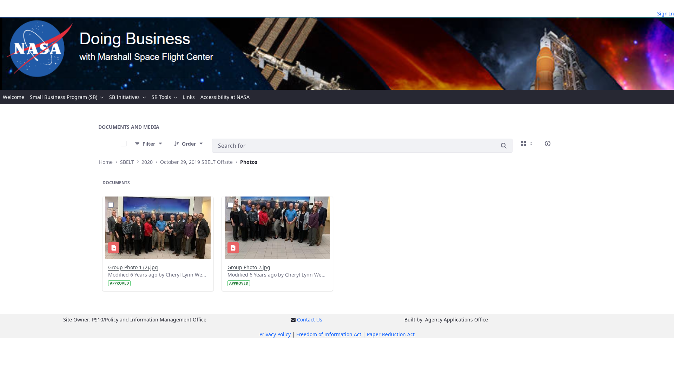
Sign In (665, 13)
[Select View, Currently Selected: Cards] (527, 143)
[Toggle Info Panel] (547, 143)
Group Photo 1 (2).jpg (133, 267)
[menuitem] (13, 97)
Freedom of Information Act (328, 334)
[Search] (503, 145)
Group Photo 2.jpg (248, 267)
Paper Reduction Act (391, 334)
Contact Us (309, 319)
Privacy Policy (275, 334)
